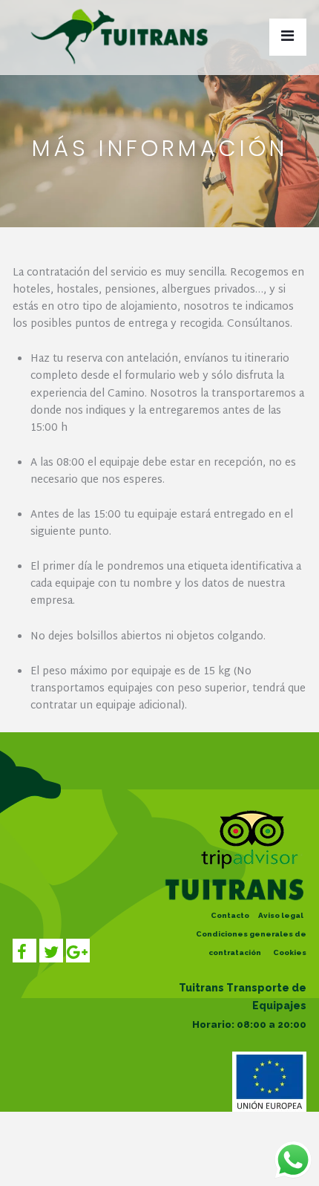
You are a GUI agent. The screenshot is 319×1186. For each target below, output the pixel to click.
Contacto (230, 915)
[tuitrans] (124, 34)
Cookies (289, 952)
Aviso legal (280, 915)
